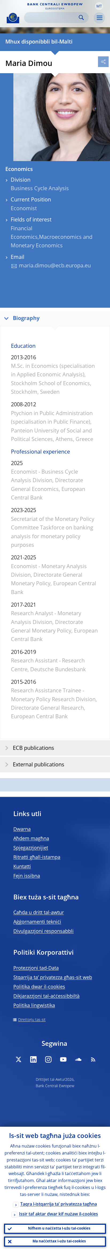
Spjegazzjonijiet (30, 848)
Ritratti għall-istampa (36, 857)
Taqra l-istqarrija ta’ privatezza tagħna (58, 1204)
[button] (99, 6)
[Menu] (99, 18)
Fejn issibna (26, 876)
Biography (26, 318)
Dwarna (22, 829)
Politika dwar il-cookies (39, 987)
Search (81, 17)
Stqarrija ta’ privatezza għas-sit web (52, 977)
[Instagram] (48, 1059)
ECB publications (33, 748)
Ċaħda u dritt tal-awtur (38, 912)
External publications (38, 765)
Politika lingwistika (34, 1005)
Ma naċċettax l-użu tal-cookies (59, 1241)
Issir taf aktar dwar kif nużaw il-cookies (58, 1214)
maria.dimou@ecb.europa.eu (55, 266)
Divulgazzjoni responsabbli (43, 931)
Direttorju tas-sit (32, 1020)
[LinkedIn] (33, 1059)
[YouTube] (63, 1059)
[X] (18, 1059)
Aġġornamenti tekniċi (37, 922)
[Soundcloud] (78, 1059)
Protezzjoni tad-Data (36, 968)
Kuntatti (22, 866)
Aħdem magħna (31, 838)
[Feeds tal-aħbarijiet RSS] (93, 1059)
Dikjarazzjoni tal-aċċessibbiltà (46, 996)
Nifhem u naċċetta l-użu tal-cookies (59, 1228)
